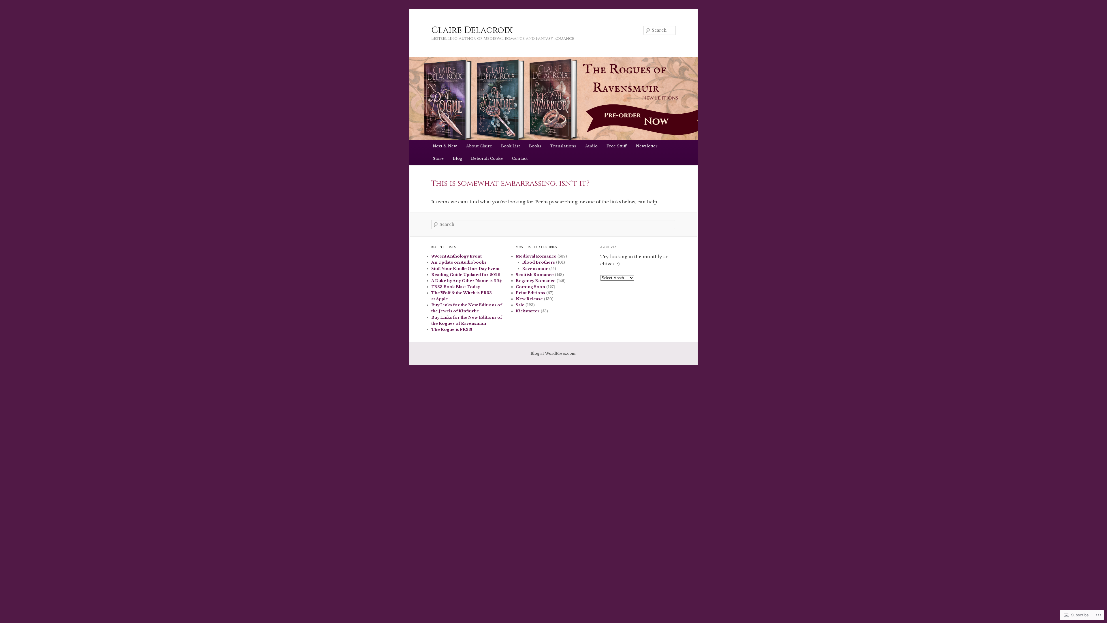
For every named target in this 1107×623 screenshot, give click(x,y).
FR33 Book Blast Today (455, 286)
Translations (563, 146)
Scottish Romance (535, 274)
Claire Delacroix (472, 30)
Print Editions (530, 292)
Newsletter (647, 146)
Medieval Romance (536, 256)
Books (535, 146)
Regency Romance (536, 280)
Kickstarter (528, 311)
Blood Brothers (538, 262)
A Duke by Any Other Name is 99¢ (466, 280)
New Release (529, 299)
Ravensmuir (535, 268)
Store (438, 158)
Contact (520, 158)
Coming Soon (530, 286)
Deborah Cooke (487, 158)
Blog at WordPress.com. (553, 353)
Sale (520, 305)
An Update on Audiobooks (458, 262)
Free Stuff (617, 146)
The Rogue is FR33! (451, 329)
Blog (457, 158)
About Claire (479, 146)
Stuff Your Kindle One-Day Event (465, 268)
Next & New (445, 146)
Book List (510, 146)
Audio (591, 146)
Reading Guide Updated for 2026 (465, 274)
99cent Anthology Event (456, 256)
